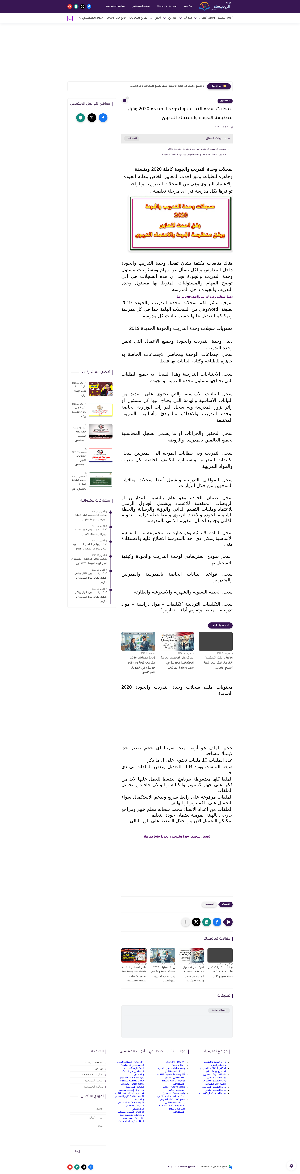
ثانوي (158, 18)
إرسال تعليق (219, 1010)
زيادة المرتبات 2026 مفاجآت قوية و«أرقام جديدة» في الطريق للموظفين (141, 665)
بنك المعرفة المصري (215, 1074)
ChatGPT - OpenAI (175, 1062)
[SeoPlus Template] (230, 1167)
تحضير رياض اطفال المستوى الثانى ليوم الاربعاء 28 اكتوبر (90, 547)
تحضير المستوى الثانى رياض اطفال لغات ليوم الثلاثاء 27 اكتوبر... (90, 578)
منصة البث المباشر (216, 1084)
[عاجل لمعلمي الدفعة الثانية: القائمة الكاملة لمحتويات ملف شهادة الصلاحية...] (134, 955)
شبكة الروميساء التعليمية (183, 1167)
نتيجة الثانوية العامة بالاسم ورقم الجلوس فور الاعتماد (79, 485)
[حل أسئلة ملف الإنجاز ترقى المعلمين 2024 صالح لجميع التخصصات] (100, 389)
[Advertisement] (150, 54)
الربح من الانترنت (116, 18)
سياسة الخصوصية (115, 6)
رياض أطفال (207, 18)
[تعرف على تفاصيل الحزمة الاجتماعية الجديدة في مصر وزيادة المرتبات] (177, 641)
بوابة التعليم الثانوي (216, 1090)
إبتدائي (188, 18)
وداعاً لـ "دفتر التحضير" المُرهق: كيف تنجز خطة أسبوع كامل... (169, 86)
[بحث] (70, 18)
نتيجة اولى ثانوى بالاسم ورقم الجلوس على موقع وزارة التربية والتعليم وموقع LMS (79, 412)
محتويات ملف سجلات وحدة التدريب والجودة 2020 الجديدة (194, 155)
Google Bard (178, 1065)
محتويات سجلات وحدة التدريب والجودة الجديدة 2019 (197, 149)
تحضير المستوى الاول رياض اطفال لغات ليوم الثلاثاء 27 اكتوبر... (91, 597)
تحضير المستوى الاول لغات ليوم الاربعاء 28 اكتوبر (91, 532)
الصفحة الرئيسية (94, 1062)
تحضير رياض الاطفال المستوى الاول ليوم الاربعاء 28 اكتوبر (89, 561)
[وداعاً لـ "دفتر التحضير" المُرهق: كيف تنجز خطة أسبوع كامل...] (216, 641)
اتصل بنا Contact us (167, 6)
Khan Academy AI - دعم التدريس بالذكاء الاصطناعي (131, 1106)
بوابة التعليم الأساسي (214, 1087)
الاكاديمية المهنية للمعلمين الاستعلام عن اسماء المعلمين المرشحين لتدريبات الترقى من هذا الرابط (80, 437)
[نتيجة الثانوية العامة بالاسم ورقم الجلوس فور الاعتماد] (100, 479)
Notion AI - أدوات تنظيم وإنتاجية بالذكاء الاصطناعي (172, 1109)
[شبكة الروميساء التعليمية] (215, 6)
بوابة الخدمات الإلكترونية (213, 1093)
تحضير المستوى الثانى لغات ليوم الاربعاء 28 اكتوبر (91, 517)
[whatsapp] (76, 6)
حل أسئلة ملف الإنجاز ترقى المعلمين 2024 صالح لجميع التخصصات (79, 391)
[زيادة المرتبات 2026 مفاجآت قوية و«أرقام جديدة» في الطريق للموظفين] (138, 641)
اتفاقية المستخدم (141, 6)
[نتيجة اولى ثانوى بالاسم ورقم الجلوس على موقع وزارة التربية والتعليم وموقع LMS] (100, 410)
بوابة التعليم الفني (217, 1078)
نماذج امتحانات (138, 18)
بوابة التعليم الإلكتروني (214, 1081)
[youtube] (69, 6)
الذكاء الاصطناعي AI (91, 18)
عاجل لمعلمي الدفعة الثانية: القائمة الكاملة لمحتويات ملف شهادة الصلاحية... (134, 974)
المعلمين (225, 101)
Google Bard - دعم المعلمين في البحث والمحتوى (133, 1071)
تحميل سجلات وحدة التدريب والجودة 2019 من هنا (205, 296)
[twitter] (82, 6)
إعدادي (172, 18)
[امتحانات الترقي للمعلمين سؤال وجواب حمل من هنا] (100, 455)
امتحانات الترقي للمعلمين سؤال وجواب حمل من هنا (79, 461)
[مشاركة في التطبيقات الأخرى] (185, 922)
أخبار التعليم (225, 18)
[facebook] (89, 6)
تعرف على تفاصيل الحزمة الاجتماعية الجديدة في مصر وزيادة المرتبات (177, 663)
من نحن (188, 6)
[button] (217, 922)
